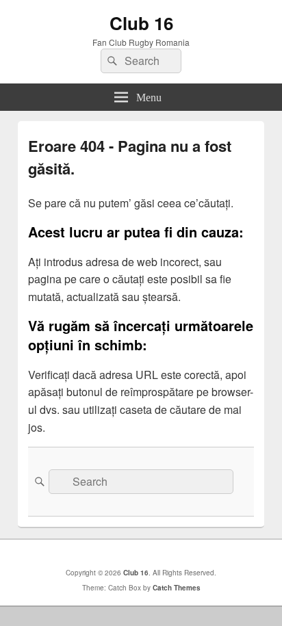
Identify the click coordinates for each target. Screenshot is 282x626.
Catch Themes (177, 587)
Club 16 (141, 23)
